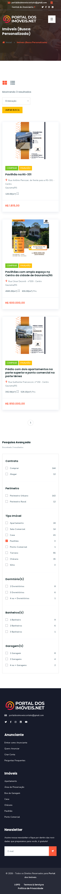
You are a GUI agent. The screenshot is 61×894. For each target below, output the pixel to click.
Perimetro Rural (18, 501)
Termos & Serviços (34, 884)
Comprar (14, 468)
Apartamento (17, 523)
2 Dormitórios (17, 586)
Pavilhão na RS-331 (18, 174)
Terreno (14, 553)
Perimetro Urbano (19, 495)
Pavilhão (14, 541)
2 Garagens (15, 659)
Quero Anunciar (11, 748)
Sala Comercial (17, 529)
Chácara (14, 559)
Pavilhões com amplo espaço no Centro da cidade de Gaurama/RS (29, 273)
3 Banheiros (16, 631)
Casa (12, 535)
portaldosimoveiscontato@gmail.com (29, 2)
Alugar (13, 474)
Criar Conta (9, 754)
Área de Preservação (14, 787)
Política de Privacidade (30, 888)
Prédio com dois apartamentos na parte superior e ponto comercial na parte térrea (30, 372)
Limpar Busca (12, 109)
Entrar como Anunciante (15, 742)
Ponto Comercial (18, 547)
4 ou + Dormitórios (19, 598)
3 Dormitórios (17, 592)
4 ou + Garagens (18, 665)
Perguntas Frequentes (14, 760)
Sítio (12, 565)
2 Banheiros (16, 625)
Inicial (8, 42)
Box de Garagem (12, 793)
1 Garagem (15, 653)
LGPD (17, 884)
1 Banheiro (15, 619)
